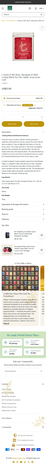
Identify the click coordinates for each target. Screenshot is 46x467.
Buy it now (34, 124)
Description (6, 132)
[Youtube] (21, 462)
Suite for (5, 214)
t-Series (4, 83)
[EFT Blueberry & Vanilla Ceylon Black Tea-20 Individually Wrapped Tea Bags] (7, 235)
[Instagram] (17, 462)
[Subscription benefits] (35, 105)
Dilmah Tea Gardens (9, 396)
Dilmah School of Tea (9, 407)
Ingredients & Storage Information (15, 204)
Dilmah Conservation (9, 403)
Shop (3, 20)
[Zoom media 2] (42, 27)
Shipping (5, 219)
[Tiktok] (25, 462)
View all (6, 323)
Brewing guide (7, 209)
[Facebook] (13, 462)
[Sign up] (41, 371)
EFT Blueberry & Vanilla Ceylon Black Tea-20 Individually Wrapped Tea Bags (25, 234)
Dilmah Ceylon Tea (18, 458)
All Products (11, 20)
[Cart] (29, 8)
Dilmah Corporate (8, 393)
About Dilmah (6, 389)
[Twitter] (28, 462)
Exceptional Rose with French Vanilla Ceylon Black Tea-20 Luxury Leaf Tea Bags (24, 248)
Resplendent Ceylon (9, 410)
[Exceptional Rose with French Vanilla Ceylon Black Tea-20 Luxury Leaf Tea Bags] (7, 250)
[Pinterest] (32, 462)
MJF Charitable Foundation (11, 400)
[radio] (23, 98)
